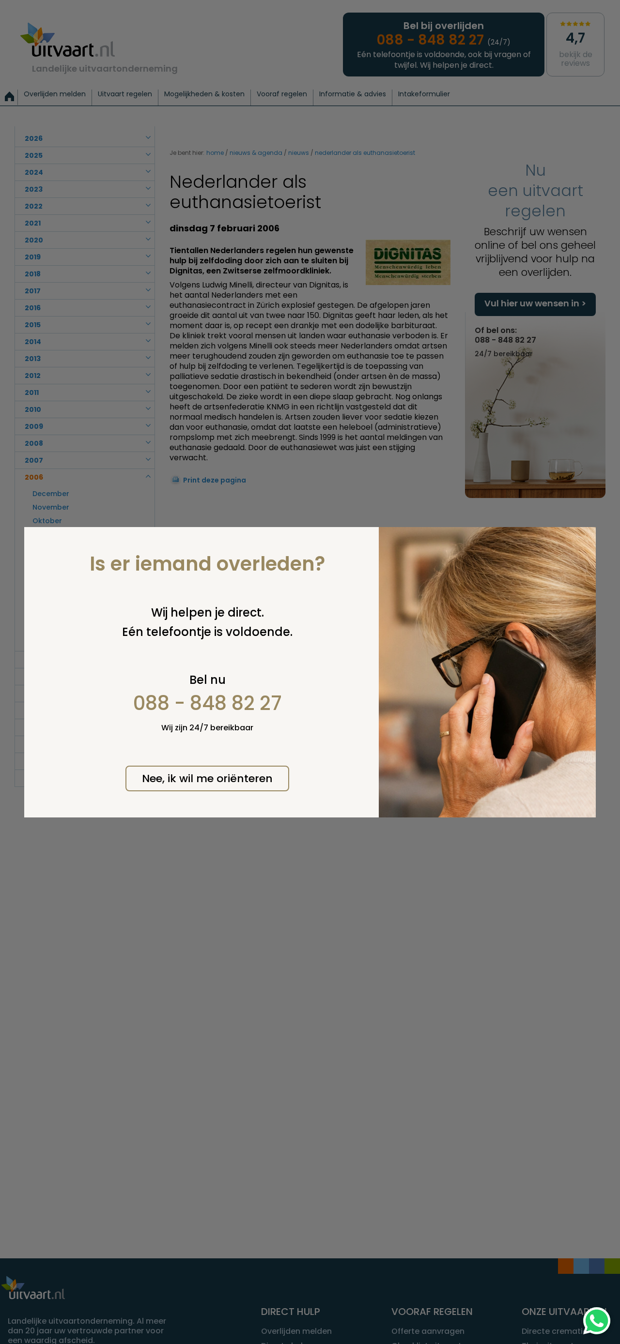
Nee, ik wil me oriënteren (207, 778)
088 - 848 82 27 (207, 703)
